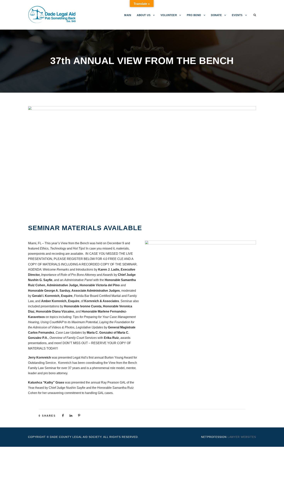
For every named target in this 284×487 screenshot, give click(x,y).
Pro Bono (194, 15)
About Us (144, 15)
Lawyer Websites (242, 436)
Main (127, 15)
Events (237, 15)
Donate (216, 15)
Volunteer (169, 15)
